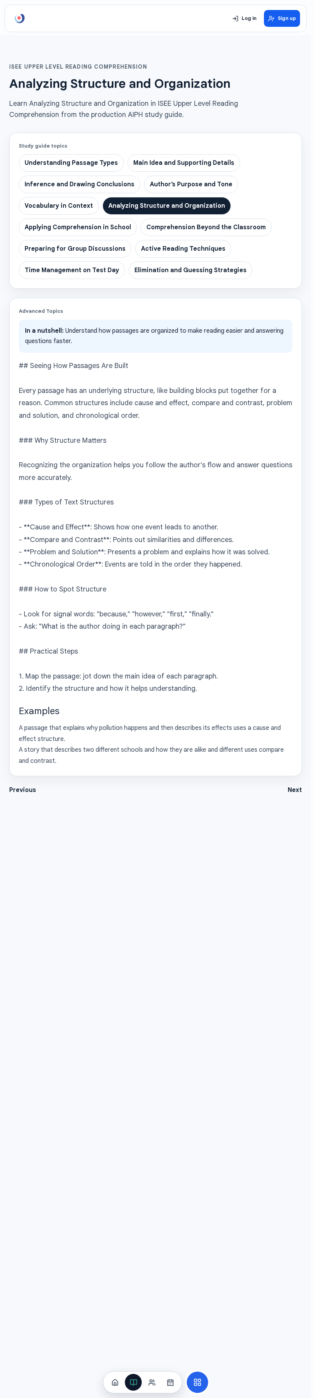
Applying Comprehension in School (78, 227)
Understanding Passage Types (71, 163)
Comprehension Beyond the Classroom (206, 227)
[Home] (114, 1382)
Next (295, 790)
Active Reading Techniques (183, 249)
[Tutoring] (151, 1382)
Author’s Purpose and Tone (191, 184)
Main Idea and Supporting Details (183, 163)
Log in (249, 18)
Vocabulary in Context (59, 206)
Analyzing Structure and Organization (166, 206)
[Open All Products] (197, 1382)
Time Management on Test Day (72, 270)
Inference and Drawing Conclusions (79, 184)
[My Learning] (133, 1382)
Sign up (287, 18)
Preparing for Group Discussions (75, 249)
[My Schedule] (170, 1382)
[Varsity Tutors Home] (19, 18)
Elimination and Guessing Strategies (190, 270)
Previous (22, 790)
